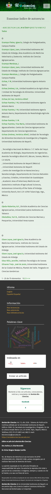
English (9, 292)
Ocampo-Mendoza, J (10, 74)
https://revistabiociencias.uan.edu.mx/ (16, 437)
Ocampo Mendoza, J (10, 64)
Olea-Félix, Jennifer (10, 261)
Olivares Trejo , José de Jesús (14, 264)
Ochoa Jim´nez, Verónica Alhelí (15, 99)
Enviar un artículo (18, 376)
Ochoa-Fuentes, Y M (10, 103)
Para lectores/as (13, 308)
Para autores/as (13, 310)
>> (29, 278)
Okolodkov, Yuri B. (9, 217)
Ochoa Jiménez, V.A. (10, 88)
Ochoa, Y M (6, 81)
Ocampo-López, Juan (11, 67)
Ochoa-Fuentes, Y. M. (10, 120)
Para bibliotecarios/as (15, 313)
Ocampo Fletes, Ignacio (12, 42)
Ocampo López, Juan (10, 49)
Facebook (25, 402)
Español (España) (13, 294)
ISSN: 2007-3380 (30, 8)
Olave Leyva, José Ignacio (12, 239)
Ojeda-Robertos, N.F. (10, 206)
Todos (4, 31)
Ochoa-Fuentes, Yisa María (13, 124)
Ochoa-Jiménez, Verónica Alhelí (15, 134)
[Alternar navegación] (46, 6)
